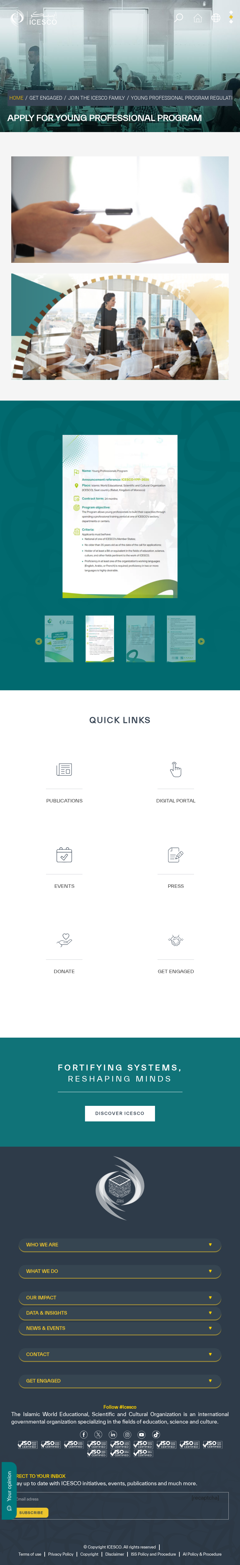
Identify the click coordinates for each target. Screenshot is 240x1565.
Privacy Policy (60, 1391)
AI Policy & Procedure (202, 1391)
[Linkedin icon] (113, 1271)
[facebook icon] (84, 1271)
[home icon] (197, 17)
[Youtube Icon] (142, 1271)
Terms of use (29, 1391)
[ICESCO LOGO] (120, 1028)
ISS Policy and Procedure (153, 1391)
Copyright (89, 1391)
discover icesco (120, 950)
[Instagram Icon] (127, 1271)
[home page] (35, 17)
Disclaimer (114, 1391)
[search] (178, 17)
